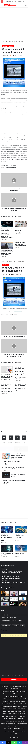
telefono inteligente (6, 625)
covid (18, 615)
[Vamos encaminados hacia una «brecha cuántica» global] (21, 529)
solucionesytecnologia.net (18, 311)
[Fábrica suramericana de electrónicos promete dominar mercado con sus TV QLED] (5, 604)
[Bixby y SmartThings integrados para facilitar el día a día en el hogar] (14, 599)
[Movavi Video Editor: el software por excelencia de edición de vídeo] (6, 456)
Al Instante (14, 733)
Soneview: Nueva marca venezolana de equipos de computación (13, 468)
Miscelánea (21, 261)
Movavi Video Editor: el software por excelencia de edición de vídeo (18, 455)
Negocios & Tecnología (11, 261)
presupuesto (4, 622)
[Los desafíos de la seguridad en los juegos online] (6, 475)
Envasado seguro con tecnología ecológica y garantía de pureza (11, 462)
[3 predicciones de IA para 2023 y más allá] (7, 548)
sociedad (23, 622)
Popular (7, 449)
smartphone (16, 622)
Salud (18, 731)
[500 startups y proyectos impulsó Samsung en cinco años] (14, 604)
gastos (3, 617)
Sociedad (23, 731)
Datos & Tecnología (10, 41)
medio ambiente (13, 617)
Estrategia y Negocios (13, 42)
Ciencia (9, 728)
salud (11, 622)
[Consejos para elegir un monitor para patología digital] (5, 599)
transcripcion (15, 625)
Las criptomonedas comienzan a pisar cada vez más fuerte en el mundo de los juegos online (20, 387)
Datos (22, 728)
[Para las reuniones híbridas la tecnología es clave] (21, 224)
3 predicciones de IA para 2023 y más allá (7, 554)
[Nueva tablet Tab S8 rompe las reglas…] (23, 604)
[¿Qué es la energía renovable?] (21, 548)
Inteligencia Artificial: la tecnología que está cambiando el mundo (7, 537)
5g (2, 615)
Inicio (4, 41)
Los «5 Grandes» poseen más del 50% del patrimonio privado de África (7, 377)
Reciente (20, 449)
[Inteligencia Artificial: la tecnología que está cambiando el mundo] (7, 529)
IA (7, 617)
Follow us (4, 630)
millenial (14, 620)
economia (24, 615)
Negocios (14, 731)
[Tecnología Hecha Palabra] (10, 5)
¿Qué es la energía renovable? (20, 554)
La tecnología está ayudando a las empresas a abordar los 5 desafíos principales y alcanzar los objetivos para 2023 (7, 233)
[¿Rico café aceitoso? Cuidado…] (5, 593)
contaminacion (11, 615)
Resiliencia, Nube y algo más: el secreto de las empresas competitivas (7, 252)
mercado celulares (6, 620)
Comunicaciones (16, 728)
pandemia (20, 620)
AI (5, 615)
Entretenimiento (6, 731)
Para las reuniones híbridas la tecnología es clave (20, 230)
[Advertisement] (14, 23)
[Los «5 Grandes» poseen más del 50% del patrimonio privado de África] (7, 369)
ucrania (22, 625)
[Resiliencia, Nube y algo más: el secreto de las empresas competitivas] (7, 245)
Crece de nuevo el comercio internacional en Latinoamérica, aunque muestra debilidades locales (7, 387)
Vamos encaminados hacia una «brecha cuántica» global (20, 536)
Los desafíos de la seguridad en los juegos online (18, 474)
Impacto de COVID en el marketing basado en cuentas (20, 244)
